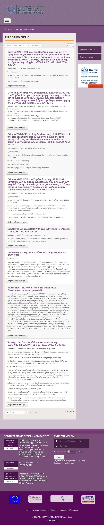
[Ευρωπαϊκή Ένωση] (14, 500)
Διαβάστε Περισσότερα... (17, 85)
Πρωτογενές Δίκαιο (87, 49)
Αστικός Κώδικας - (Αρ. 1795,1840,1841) (28, 463)
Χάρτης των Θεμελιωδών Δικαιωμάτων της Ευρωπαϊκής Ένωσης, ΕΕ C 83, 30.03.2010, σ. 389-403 (36, 343)
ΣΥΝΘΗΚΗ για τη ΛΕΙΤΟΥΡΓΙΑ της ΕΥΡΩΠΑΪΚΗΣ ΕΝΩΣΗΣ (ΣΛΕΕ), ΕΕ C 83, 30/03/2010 (38, 230)
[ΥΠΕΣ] (61, 498)
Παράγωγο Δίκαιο (87, 57)
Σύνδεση (59, 457)
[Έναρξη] (8, 412)
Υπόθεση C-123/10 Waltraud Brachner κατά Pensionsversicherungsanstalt (31, 289)
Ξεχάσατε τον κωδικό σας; (64, 463)
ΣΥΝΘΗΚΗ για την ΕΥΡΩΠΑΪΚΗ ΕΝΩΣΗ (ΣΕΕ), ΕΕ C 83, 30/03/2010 (36, 254)
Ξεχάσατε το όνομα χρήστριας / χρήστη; (69, 461)
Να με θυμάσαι (60, 451)
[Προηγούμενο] (13, 412)
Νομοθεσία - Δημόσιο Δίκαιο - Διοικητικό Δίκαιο (10, 476)
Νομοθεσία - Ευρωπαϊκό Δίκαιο (11, 443)
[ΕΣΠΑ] (88, 499)
